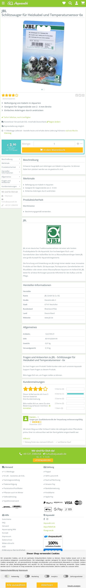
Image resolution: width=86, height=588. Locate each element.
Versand (15, 150)
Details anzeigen (74, 586)
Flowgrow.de (48, 530)
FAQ (3, 523)
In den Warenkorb (54, 149)
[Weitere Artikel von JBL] (53, 234)
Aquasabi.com (49, 523)
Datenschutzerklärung (9, 570)
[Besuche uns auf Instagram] (47, 519)
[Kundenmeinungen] (10, 95)
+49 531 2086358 (11, 205)
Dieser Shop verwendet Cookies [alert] (43, 553)
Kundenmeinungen (9, 186)
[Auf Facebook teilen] (77, 95)
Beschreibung (7, 159)
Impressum (6, 536)
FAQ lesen (8, 196)
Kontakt (5, 533)
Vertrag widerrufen (44, 460)
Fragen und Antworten (6, 182)
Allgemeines (6, 177)
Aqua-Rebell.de (49, 527)
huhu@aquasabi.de (9, 202)
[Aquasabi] (18, 3)
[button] (76, 3)
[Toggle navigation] (3, 3)
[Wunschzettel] (64, 3)
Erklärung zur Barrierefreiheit (13, 550)
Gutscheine (6, 519)
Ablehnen (47, 585)
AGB (3, 546)
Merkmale (5, 163)
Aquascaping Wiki (9, 529)
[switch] (7, 576)
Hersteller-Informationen (7, 172)
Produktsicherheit (9, 167)
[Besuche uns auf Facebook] (45, 519)
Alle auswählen (16, 585)
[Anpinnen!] (83, 95)
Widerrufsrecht (8, 543)
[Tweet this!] (80, 95)
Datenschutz (7, 540)
